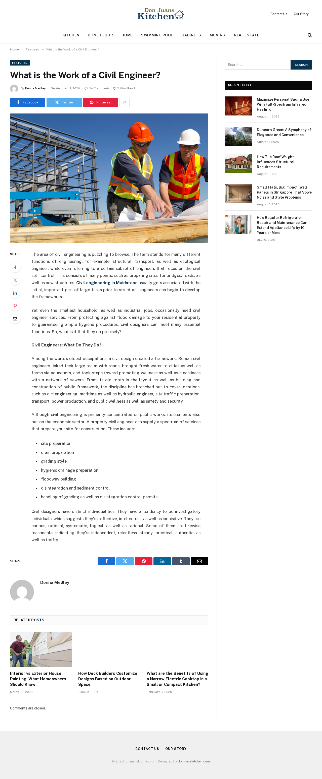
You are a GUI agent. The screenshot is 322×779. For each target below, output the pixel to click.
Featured (20, 62)
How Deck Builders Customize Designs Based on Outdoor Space (107, 679)
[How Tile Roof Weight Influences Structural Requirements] (238, 163)
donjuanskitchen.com (194, 761)
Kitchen (71, 35)
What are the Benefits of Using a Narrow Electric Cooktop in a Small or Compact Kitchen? (177, 679)
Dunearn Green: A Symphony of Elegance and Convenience (284, 132)
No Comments (99, 88)
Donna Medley (35, 88)
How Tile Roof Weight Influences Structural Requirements (276, 162)
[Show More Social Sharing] (124, 102)
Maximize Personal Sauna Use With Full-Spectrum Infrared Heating (283, 104)
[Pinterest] (15, 306)
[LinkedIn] (15, 293)
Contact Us (278, 14)
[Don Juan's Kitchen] (161, 14)
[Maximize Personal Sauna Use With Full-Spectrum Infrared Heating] (238, 105)
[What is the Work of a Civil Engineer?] (109, 178)
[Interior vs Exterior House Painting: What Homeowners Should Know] (41, 649)
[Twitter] (15, 280)
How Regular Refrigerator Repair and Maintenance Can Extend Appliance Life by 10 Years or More (282, 225)
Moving (217, 35)
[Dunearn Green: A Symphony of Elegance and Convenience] (238, 136)
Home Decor (100, 35)
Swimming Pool (157, 35)
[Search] (309, 35)
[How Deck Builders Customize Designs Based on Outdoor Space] (109, 649)
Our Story (301, 14)
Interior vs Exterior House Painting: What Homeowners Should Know (38, 679)
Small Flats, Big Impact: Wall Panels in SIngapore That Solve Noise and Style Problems (284, 192)
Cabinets (191, 35)
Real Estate (246, 35)
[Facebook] (15, 267)
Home (127, 35)
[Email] (15, 319)
